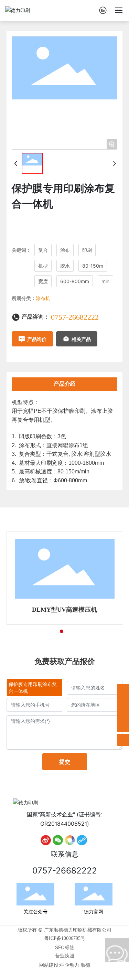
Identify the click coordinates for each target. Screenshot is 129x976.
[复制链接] (82, 840)
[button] (49, 631)
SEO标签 (64, 947)
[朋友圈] (70, 840)
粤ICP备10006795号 (64, 938)
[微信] (58, 840)
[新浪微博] (46, 840)
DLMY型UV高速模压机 (64, 609)
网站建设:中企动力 (59, 965)
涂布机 (43, 298)
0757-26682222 (75, 317)
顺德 (85, 965)
